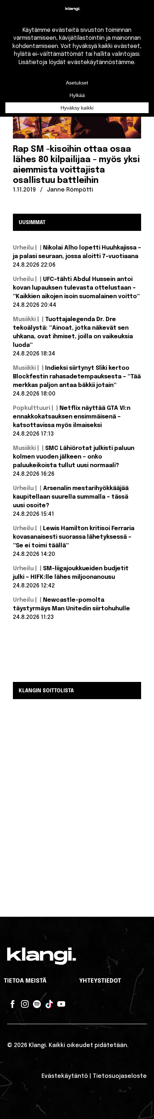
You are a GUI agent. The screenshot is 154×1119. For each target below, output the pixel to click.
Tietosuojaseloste (120, 1076)
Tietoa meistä (25, 981)
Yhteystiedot (100, 981)
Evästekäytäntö (65, 1076)
